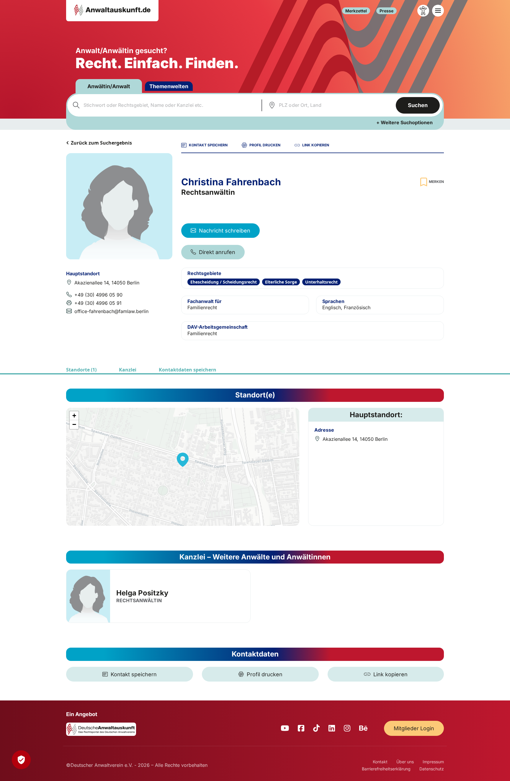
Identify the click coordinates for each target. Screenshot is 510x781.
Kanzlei (127, 369)
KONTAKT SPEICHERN (208, 145)
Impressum (433, 761)
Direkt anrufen (217, 252)
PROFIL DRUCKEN (264, 145)
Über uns (405, 761)
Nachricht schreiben (224, 230)
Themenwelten (168, 86)
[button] (183, 460)
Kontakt (380, 761)
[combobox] (163, 105)
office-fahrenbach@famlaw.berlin (111, 311)
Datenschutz (431, 768)
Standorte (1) (81, 369)
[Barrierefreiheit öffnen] (423, 11)
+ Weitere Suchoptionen (404, 122)
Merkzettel (356, 10)
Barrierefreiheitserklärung (386, 768)
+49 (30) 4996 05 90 (98, 295)
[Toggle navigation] (438, 11)
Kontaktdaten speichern (187, 369)
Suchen (418, 105)
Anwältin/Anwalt (108, 86)
